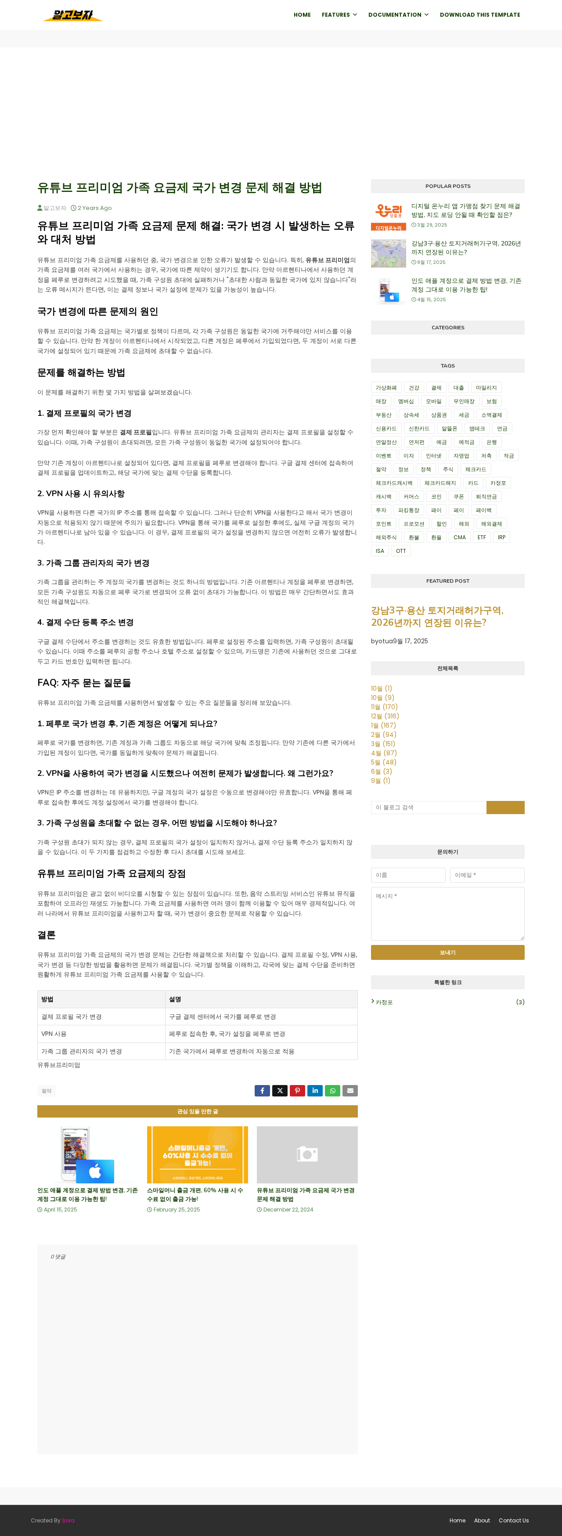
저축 (486, 455)
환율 (436, 537)
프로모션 (414, 523)
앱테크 (477, 428)
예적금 (467, 442)
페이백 (484, 510)
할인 (441, 523)
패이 (436, 510)
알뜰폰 (450, 428)
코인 (436, 496)
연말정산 (386, 442)
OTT (401, 551)
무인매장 (464, 401)
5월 (384, 762)
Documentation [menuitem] (395, 14)
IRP (501, 537)
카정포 (498, 483)
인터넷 (434, 455)
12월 (385, 716)
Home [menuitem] (302, 14)
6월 (382, 771)
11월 (384, 707)
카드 (473, 483)
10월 (382, 688)
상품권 (439, 414)
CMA (460, 537)
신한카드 (419, 428)
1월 (383, 725)
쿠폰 (459, 496)
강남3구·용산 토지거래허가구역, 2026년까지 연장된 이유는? (466, 247)
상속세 (411, 414)
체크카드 (475, 469)
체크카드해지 (440, 483)
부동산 (384, 414)
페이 (459, 510)
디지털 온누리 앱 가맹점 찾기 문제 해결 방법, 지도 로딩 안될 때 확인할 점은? (465, 210)
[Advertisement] (281, 113)
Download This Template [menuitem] (480, 14)
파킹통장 (408, 510)
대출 (459, 387)
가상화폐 (386, 387)
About (482, 1520)
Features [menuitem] (336, 14)
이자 (408, 455)
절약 (46, 1090)
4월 (384, 753)
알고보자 (54, 208)
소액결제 (491, 414)
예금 (441, 442)
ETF (482, 537)
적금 (509, 455)
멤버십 (406, 401)
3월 (383, 743)
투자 (381, 510)
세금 (464, 414)
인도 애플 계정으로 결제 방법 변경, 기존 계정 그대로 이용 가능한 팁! (87, 1194)
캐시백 (384, 496)
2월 (384, 734)
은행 (491, 442)
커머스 (411, 496)
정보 (403, 469)
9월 (381, 780)
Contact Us (514, 1520)
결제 (436, 387)
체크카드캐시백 (394, 483)
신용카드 (386, 428)
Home (457, 1520)
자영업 (461, 455)
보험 (491, 401)
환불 (414, 537)
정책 (426, 469)
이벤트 (384, 455)
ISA (380, 551)
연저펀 (417, 442)
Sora (68, 1520)
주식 (448, 469)
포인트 (384, 523)
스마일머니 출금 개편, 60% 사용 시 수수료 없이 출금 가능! (195, 1194)
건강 (414, 387)
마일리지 (486, 387)
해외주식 (386, 537)
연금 (502, 428)
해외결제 (491, 523)
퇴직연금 (486, 496)
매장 (381, 401)
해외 (464, 523)
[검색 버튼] (505, 807)
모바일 (434, 401)
